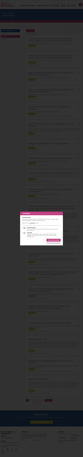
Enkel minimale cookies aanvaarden (53, 242)
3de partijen (29, 232)
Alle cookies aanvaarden (53, 240)
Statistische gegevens (31, 227)
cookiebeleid (32, 223)
